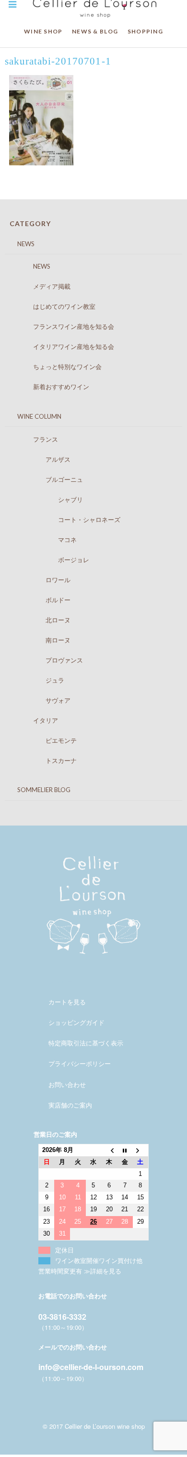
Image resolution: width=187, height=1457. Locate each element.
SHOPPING (145, 31)
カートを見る (67, 1001)
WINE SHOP (43, 31)
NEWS (20, 244)
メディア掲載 (42, 286)
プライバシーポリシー (79, 1063)
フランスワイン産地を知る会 (64, 326)
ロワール (42, 580)
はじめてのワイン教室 (54, 306)
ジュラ (39, 680)
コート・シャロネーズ (67, 519)
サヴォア (42, 700)
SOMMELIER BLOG (37, 790)
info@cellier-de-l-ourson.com (90, 1366)
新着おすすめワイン (51, 387)
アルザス (42, 459)
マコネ (45, 540)
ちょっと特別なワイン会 (58, 366)
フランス (36, 439)
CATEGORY (30, 223)
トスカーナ (45, 760)
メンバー (60, 981)
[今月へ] (125, 1150)
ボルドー (42, 600)
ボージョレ (51, 560)
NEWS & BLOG (95, 31)
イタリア (36, 720)
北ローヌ (42, 620)
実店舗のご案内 (70, 1104)
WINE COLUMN (33, 416)
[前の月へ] (109, 1150)
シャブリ (48, 499)
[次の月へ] (141, 1150)
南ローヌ (42, 640)
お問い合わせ (67, 1084)
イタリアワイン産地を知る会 (64, 346)
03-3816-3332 (62, 1316)
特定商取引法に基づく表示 (85, 1042)
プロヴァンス (48, 660)
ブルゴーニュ (48, 479)
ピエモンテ (45, 740)
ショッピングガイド (76, 1022)
